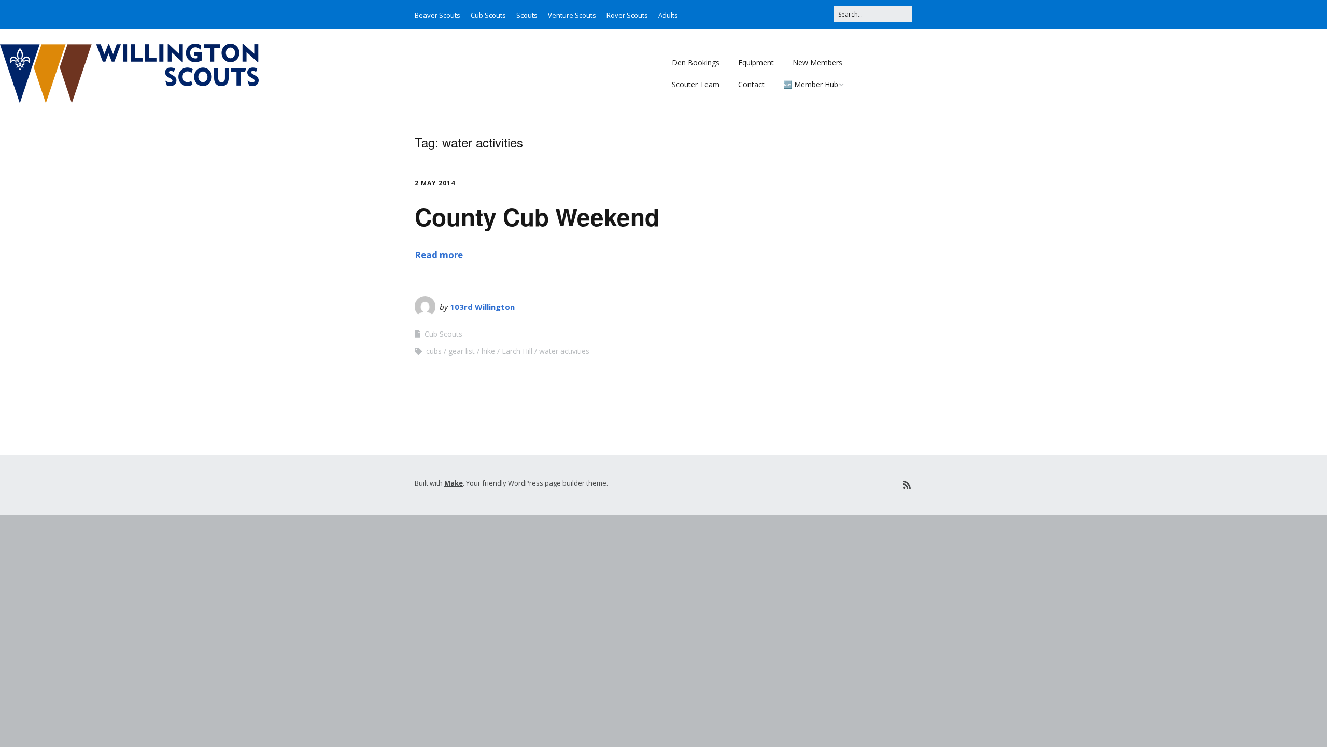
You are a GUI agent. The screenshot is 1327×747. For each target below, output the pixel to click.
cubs (434, 351)
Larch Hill (517, 351)
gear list (461, 351)
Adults (668, 15)
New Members (817, 62)
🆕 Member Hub (810, 84)
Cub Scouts (488, 15)
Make (453, 483)
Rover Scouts (627, 15)
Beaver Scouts (437, 15)
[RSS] (906, 485)
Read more (439, 255)
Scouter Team (695, 84)
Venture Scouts (572, 15)
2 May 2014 (435, 182)
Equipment (756, 62)
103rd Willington (482, 306)
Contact (751, 84)
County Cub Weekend (537, 216)
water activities (564, 351)
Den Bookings (695, 62)
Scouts (527, 15)
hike (488, 351)
